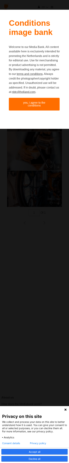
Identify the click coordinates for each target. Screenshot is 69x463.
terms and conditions (30, 73)
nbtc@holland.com (23, 91)
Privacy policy (38, 443)
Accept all (34, 451)
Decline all (34, 458)
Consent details (11, 443)
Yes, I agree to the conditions (34, 104)
